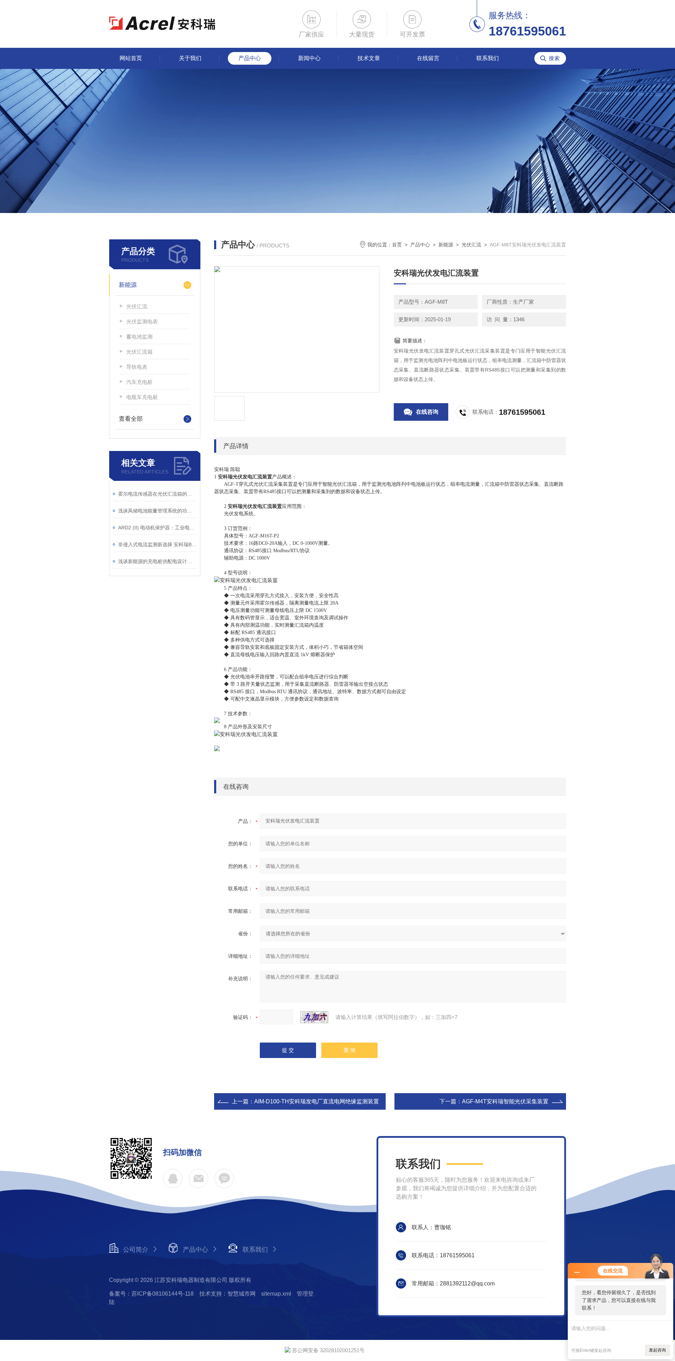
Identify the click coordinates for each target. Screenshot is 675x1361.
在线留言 (428, 58)
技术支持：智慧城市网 (227, 1294)
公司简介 (135, 1249)
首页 (397, 244)
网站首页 (131, 58)
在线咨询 (427, 412)
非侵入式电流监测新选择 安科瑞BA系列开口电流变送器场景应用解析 (157, 544)
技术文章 (369, 58)
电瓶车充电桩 (142, 397)
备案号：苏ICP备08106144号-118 (151, 1294)
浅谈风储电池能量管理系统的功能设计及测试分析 (157, 511)
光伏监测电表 (142, 321)
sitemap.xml (276, 1294)
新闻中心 (309, 58)
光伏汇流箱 (139, 352)
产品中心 (249, 58)
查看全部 (131, 418)
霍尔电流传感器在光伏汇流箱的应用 (157, 494)
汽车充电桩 (139, 382)
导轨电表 (136, 367)
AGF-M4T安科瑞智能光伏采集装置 (505, 1101)
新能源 (128, 285)
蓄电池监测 (139, 337)
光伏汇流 (136, 306)
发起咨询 (657, 1350)
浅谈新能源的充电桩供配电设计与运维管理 (157, 561)
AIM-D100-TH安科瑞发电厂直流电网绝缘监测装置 (316, 1101)
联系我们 (487, 58)
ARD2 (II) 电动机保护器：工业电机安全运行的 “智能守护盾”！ (157, 527)
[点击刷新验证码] (314, 1017)
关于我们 (190, 58)
